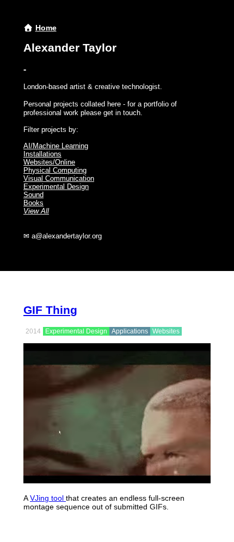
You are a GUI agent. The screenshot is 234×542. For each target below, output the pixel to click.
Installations (42, 154)
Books (33, 203)
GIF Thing (50, 310)
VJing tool (48, 498)
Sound (33, 195)
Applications (130, 331)
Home (46, 27)
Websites (166, 331)
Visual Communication (58, 178)
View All (36, 211)
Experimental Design (56, 186)
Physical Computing (55, 170)
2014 (33, 331)
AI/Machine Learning (55, 146)
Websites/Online (49, 162)
